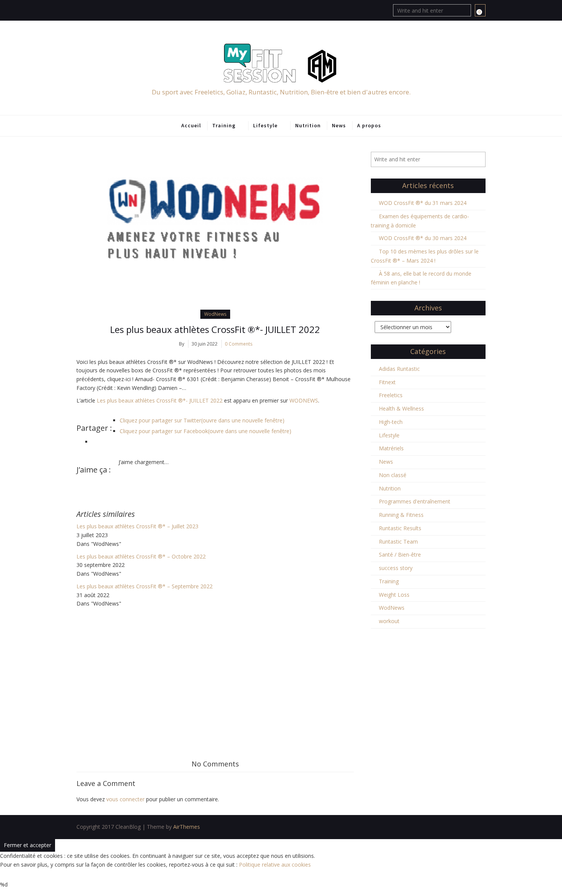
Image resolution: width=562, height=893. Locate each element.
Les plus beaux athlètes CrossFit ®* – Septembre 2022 (144, 586)
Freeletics (391, 395)
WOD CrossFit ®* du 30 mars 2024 (422, 238)
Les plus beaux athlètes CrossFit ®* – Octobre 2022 (141, 556)
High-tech (391, 421)
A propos (369, 125)
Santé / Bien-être (400, 554)
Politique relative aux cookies (275, 864)
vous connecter (125, 799)
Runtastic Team (398, 541)
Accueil (191, 125)
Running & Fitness (401, 514)
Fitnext (387, 382)
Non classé (392, 475)
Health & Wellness (401, 408)
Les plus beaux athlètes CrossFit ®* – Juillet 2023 (137, 526)
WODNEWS (303, 400)
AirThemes (186, 826)
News (339, 125)
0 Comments (238, 344)
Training (224, 125)
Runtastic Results (400, 528)
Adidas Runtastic (399, 368)
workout (389, 621)
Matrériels (391, 448)
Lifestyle (265, 125)
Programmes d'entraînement (414, 501)
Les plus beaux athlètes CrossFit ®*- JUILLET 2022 (215, 329)
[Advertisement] (215, 665)
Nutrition (308, 125)
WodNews (215, 314)
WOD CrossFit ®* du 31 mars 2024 (422, 202)
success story (396, 568)
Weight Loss (394, 594)
